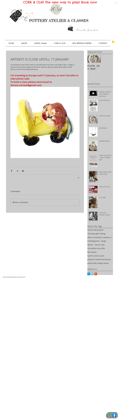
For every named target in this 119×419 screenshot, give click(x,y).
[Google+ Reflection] (95, 274)
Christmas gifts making (96, 234)
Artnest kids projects (95, 230)
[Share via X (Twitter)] (17, 171)
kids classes (92, 252)
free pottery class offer (96, 248)
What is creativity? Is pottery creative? (100, 237)
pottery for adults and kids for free (100, 259)
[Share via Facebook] (11, 171)
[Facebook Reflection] (88, 274)
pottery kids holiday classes (98, 263)
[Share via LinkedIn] (23, 171)
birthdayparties (93, 241)
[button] (113, 41)
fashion (90, 245)
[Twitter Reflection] (92, 274)
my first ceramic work (95, 256)
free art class (100, 245)
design (103, 241)
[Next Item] (97, 59)
